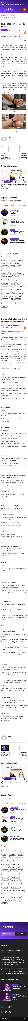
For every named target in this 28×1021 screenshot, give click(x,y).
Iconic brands (5, 270)
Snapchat (4, 296)
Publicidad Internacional (14, 325)
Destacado (20, 260)
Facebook (12, 266)
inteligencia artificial (7, 276)
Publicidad (4, 325)
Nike (18, 283)
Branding (10, 253)
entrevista (17, 263)
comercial (4, 260)
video (17, 303)
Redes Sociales (21, 286)
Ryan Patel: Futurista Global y (19, 996)
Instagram (20, 273)
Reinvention (5, 289)
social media (13, 296)
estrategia (5, 266)
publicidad (12, 286)
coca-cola (20, 256)
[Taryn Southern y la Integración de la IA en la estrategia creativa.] (6, 987)
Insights (5, 184)
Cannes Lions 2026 (14, 239)
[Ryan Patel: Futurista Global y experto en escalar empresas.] (6, 997)
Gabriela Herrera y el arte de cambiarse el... (17, 232)
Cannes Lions (12, 256)
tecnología (18, 299)
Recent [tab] (6, 206)
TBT (12, 299)
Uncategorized (14, 210)
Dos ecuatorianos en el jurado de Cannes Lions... (18, 241)
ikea (18, 270)
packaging (5, 286)
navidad (13, 283)
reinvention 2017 (6, 293)
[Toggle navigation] (24, 9)
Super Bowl (5, 299)
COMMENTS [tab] (22, 206)
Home (4, 15)
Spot (20, 296)
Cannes (4, 256)
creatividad (12, 260)
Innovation (13, 273)
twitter (12, 303)
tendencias (5, 303)
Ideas (13, 270)
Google (19, 266)
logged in (10, 200)
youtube (4, 306)
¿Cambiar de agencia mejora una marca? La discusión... (17, 222)
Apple (3, 253)
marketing (5, 280)
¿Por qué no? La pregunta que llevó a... (18, 212)
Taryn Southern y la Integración (18, 987)
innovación (5, 273)
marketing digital (14, 280)
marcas (17, 276)
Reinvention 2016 (15, 289)
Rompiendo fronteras (18, 293)
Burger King (18, 253)
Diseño (4, 263)
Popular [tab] (14, 206)
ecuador (10, 263)
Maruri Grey (5, 283)
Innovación (11, 15)
